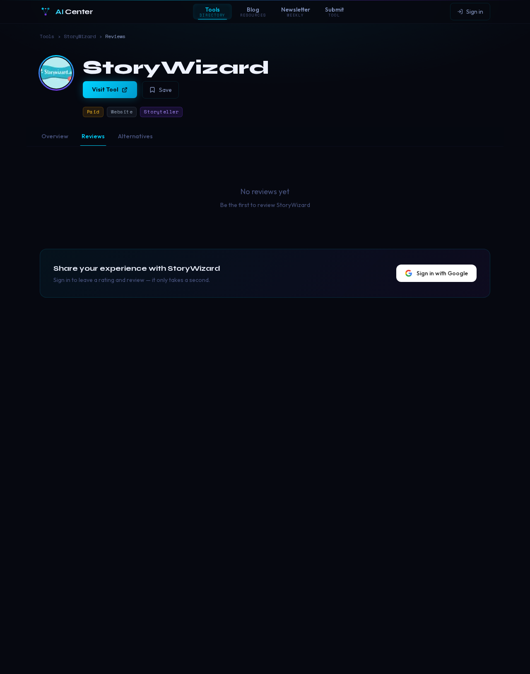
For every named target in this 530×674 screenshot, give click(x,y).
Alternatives (135, 136)
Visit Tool (105, 89)
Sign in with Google (442, 273)
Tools (47, 36)
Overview (54, 136)
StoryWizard (80, 36)
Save (165, 90)
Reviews (93, 136)
